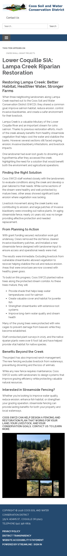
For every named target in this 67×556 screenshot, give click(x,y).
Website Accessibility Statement (23, 540)
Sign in (38, 544)
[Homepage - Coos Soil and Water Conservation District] (33, 7)
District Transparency (16, 535)
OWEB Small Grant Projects (20, 53)
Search (53, 26)
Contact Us (12, 17)
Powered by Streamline (17, 544)
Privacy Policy (11, 531)
